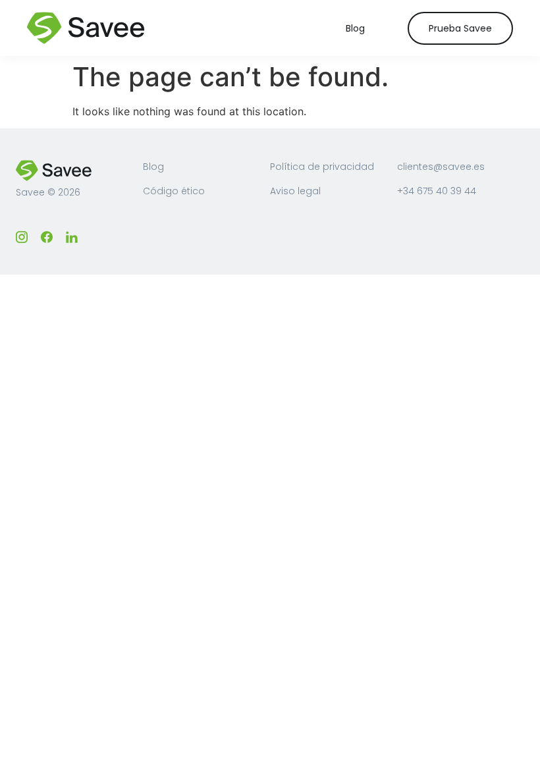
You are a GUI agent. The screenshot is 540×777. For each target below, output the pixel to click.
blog (355, 28)
